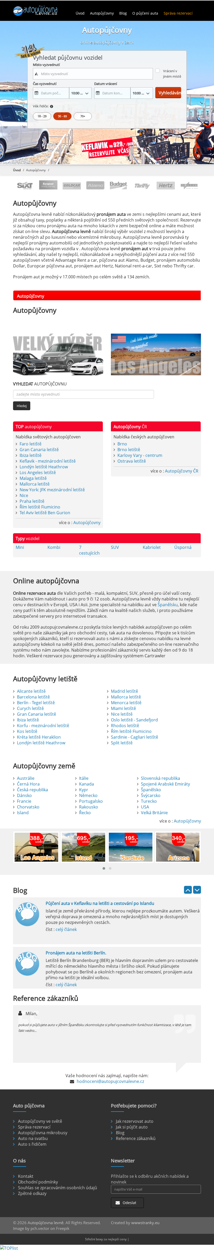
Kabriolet (152, 547)
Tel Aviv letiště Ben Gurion (45, 513)
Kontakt (25, 1176)
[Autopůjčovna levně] (41, 10)
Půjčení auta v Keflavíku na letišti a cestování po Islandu (100, 903)
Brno (122, 444)
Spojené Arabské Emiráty (165, 784)
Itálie (83, 778)
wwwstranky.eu (145, 1222)
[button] (104, 868)
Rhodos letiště (125, 725)
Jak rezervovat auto (134, 1121)
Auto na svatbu (33, 1138)
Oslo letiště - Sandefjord (134, 720)
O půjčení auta (145, 13)
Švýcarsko (150, 795)
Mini (20, 547)
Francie (24, 801)
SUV (115, 547)
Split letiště (122, 743)
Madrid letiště (124, 691)
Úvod (80, 13)
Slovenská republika (160, 778)
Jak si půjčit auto (132, 1127)
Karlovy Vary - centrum (139, 455)
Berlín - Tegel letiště (36, 703)
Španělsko (151, 790)
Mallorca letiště (35, 484)
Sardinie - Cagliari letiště (134, 737)
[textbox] (93, 73)
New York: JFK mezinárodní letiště (52, 490)
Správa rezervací (178, 13)
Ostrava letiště (131, 461)
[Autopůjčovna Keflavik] (58, 354)
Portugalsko (91, 801)
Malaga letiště (33, 478)
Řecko (85, 812)
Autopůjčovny (102, 13)
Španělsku (168, 605)
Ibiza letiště (30, 455)
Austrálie (25, 778)
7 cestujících (89, 550)
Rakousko (88, 807)
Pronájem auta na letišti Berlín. (76, 953)
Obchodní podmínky (38, 1182)
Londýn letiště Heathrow (44, 467)
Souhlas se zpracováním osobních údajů (57, 1188)
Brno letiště (128, 449)
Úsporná (183, 547)
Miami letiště (123, 708)
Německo (88, 795)
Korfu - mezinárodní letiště (43, 725)
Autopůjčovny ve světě (40, 1121)
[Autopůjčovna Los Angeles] (156, 354)
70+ (82, 116)
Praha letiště (32, 501)
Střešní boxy (94, 1239)
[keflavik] (107, 149)
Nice (24, 495)
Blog (123, 13)
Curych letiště (30, 708)
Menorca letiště (126, 703)
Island (23, 812)
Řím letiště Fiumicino (40, 507)
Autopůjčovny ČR (181, 471)
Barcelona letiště (33, 697)
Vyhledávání (170, 93)
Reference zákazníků (136, 1138)
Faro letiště (30, 444)
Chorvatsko (28, 807)
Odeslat (129, 1202)
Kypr (83, 790)
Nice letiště (122, 714)
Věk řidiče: (41, 106)
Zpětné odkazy (32, 1193)
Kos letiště (27, 731)
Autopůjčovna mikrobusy (42, 1133)
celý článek (66, 929)
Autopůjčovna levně (45, 1222)
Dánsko (24, 795)
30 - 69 (62, 116)
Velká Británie (154, 812)
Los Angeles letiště (38, 472)
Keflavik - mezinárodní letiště (48, 461)
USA (145, 807)
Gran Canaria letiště (39, 449)
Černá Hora (28, 784)
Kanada (86, 784)
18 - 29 (42, 116)
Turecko (149, 801)
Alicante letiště (31, 691)
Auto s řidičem (32, 1144)
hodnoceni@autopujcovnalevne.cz (110, 1081)
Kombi (53, 547)
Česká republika (32, 790)
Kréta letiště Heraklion (39, 737)
